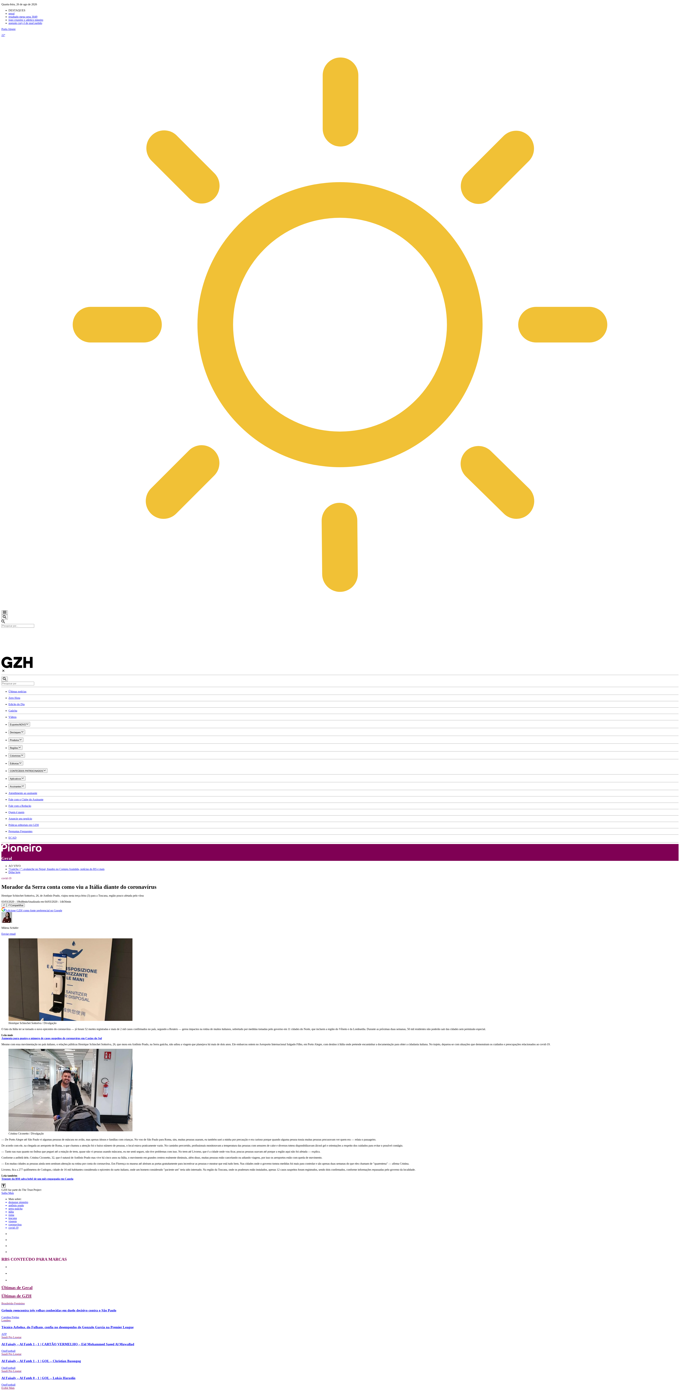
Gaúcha (12, 710)
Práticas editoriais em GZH (23, 824)
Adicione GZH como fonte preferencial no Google (33, 910)
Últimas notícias (17, 691)
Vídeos (12, 717)
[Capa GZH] (340, 634)
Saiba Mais (7, 1193)
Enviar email (8, 933)
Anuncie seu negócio (20, 818)
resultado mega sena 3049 (22, 16)
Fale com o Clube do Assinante (25, 799)
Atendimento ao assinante (22, 793)
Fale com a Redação (19, 805)
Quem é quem (16, 812)
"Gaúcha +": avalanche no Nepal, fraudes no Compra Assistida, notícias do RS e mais (56, 869)
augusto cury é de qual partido (25, 23)
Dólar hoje (14, 872)
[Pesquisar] (4, 679)
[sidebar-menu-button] (4, 612)
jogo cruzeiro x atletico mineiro (25, 19)
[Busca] (4, 617)
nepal (11, 13)
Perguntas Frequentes (20, 831)
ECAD (12, 837)
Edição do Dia (16, 704)
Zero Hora (14, 697)
